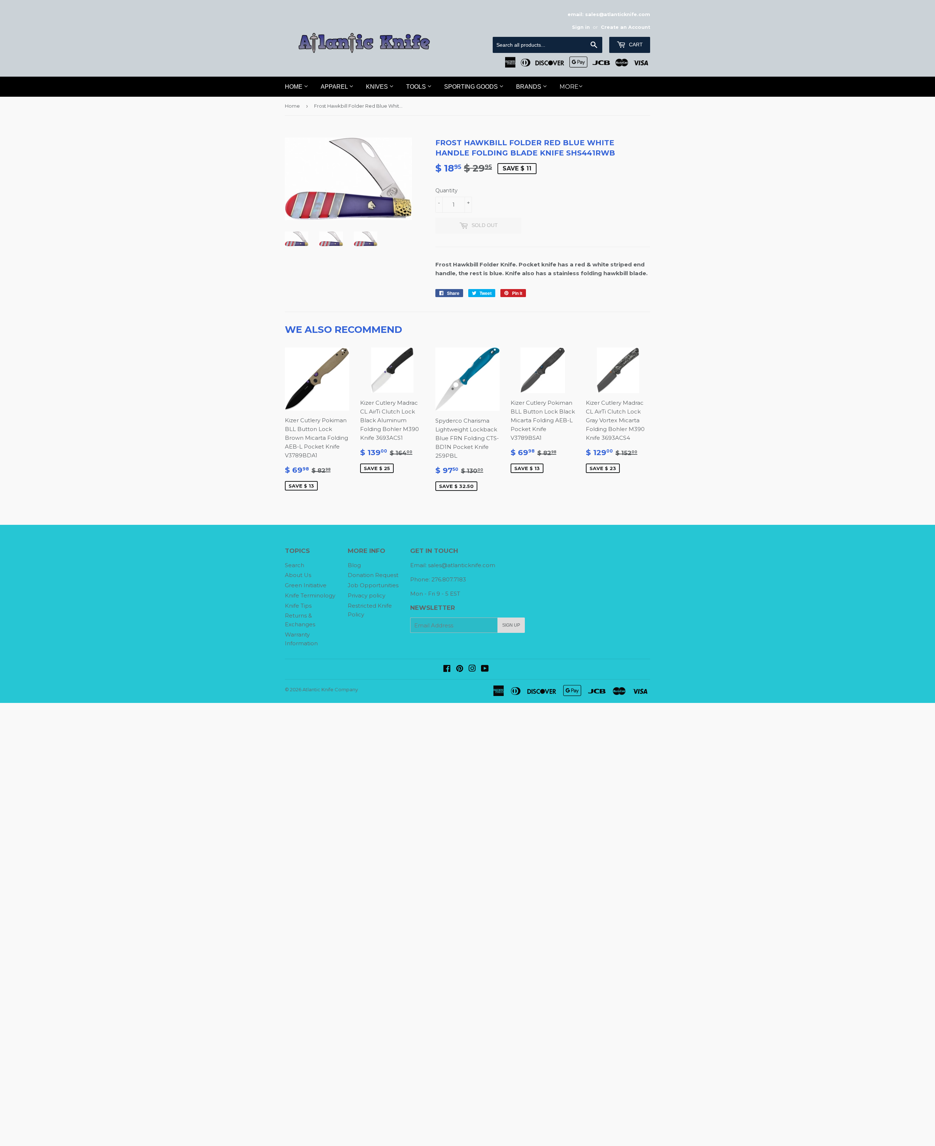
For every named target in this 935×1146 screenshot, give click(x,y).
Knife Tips (298, 605)
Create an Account (625, 27)
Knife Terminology (310, 595)
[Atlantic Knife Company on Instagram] (472, 669)
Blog (354, 565)
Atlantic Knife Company (330, 689)
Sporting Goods (471, 87)
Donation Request (373, 575)
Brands (529, 87)
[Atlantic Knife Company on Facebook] (447, 669)
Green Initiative (306, 585)
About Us (298, 575)
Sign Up (511, 625)
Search (294, 565)
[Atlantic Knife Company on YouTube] (485, 669)
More (569, 86)
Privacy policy (366, 595)
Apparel (335, 87)
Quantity (446, 190)
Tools (416, 87)
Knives (377, 87)
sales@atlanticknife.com (461, 565)
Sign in (581, 27)
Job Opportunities (373, 585)
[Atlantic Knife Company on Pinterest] (459, 669)
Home (294, 87)
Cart (635, 44)
